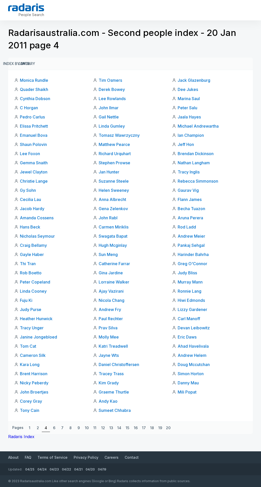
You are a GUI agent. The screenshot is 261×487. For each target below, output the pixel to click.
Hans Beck (30, 226)
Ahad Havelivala (193, 346)
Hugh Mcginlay (113, 245)
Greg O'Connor (192, 263)
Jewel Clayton (33, 171)
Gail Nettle (109, 116)
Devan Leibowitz (194, 327)
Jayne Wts (109, 355)
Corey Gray (31, 401)
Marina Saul (189, 98)
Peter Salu (187, 107)
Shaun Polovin (33, 144)
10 (87, 428)
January (26, 63)
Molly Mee (109, 337)
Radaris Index (21, 436)
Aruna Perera (190, 217)
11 (94, 428)
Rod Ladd (187, 226)
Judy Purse (30, 309)
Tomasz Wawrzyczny (119, 135)
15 (127, 428)
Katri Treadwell (113, 346)
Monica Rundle (34, 80)
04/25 (29, 469)
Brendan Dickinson (196, 153)
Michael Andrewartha (198, 126)
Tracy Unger (32, 327)
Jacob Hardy (32, 208)
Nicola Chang (111, 300)
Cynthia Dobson (35, 98)
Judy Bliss (187, 272)
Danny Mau (188, 382)
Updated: (15, 469)
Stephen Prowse (114, 162)
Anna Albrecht (112, 199)
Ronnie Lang (189, 291)
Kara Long (30, 364)
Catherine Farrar (114, 263)
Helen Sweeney (114, 190)
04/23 (54, 469)
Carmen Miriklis (113, 226)
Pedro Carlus (32, 116)
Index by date (16, 63)
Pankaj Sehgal (191, 245)
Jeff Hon (186, 144)
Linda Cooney (33, 291)
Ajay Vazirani (111, 291)
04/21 (78, 469)
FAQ (28, 457)
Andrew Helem (192, 355)
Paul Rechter (111, 318)
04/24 (42, 469)
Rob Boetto (31, 272)
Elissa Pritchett (34, 126)
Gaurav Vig (188, 190)
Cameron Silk (33, 355)
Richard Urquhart (115, 153)
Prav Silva (108, 327)
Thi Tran (28, 263)
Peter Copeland (35, 282)
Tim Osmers (110, 80)
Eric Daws (187, 337)
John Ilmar (109, 107)
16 (136, 428)
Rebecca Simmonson (198, 181)
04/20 (90, 469)
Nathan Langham (194, 162)
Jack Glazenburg (194, 80)
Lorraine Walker (114, 282)
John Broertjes (34, 392)
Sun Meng (108, 254)
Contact (132, 457)
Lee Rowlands (112, 98)
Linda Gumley (112, 126)
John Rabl (108, 217)
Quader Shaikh (34, 89)
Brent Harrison (33, 373)
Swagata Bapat (113, 236)
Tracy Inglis (189, 171)
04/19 (102, 469)
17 (144, 428)
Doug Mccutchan (194, 364)
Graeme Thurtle (114, 392)
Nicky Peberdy (34, 382)
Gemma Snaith (34, 162)
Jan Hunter (109, 171)
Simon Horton (191, 373)
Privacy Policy (86, 457)
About (13, 457)
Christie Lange (34, 181)
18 (152, 428)
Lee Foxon (30, 153)
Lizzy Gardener (192, 309)
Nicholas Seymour (37, 236)
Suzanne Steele (114, 181)
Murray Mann (190, 282)
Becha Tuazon (191, 208)
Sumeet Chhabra (115, 410)
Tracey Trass (111, 373)
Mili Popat (187, 392)
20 (168, 428)
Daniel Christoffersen (119, 364)
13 (111, 428)
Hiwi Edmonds (191, 300)
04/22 (66, 469)
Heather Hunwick (36, 318)
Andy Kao (108, 401)
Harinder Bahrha (193, 254)
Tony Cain (29, 410)
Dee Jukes (188, 89)
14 (119, 428)
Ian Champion (191, 135)
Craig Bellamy (33, 245)
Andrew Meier (191, 236)
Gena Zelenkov (113, 208)
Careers (112, 457)
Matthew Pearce (114, 144)
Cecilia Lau (30, 199)
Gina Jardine (111, 272)
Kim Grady (109, 382)
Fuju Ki (26, 300)
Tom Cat (28, 346)
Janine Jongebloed (38, 337)
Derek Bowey (112, 89)
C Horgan (29, 107)
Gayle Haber (32, 254)
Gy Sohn (28, 190)
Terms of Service (52, 457)
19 (160, 428)
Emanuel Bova (33, 135)
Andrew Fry (110, 309)
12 (103, 428)
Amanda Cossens (37, 217)
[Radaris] (26, 7)
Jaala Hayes (189, 116)
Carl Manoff (189, 318)
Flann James (190, 199)
